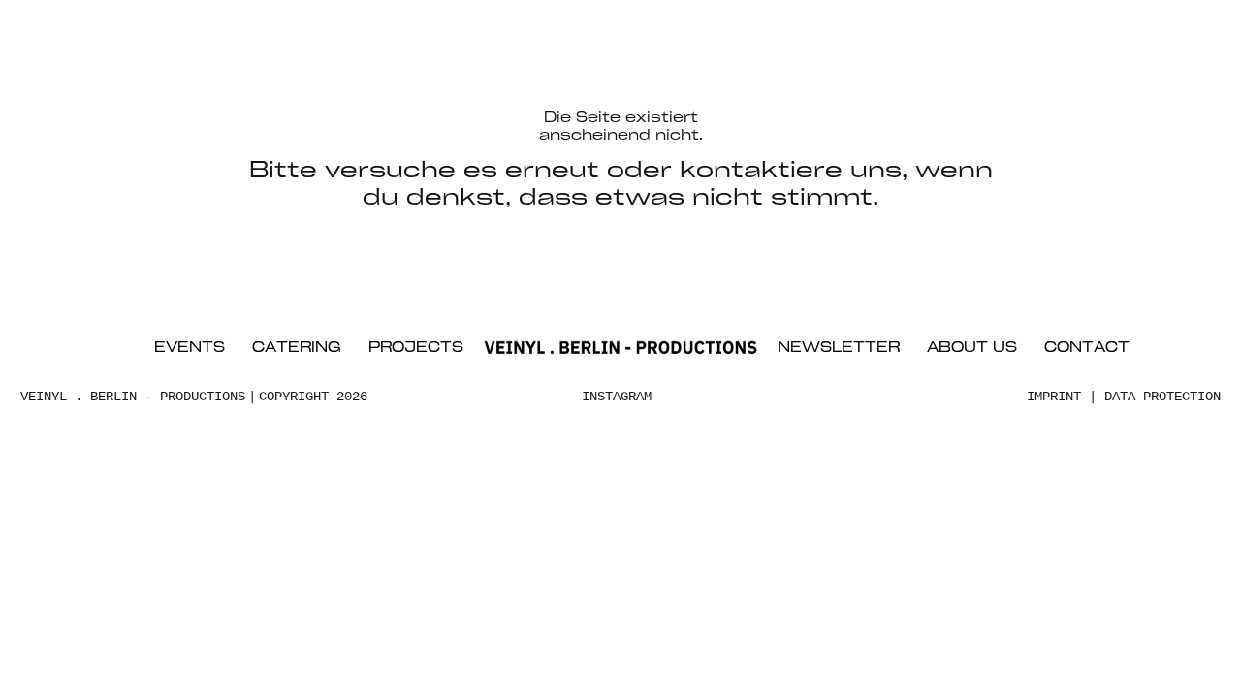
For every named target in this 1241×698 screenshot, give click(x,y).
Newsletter (839, 348)
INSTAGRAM (617, 396)
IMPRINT (1054, 396)
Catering (296, 348)
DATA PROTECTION (1162, 396)
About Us (972, 348)
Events (189, 348)
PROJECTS (415, 348)
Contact (1087, 348)
